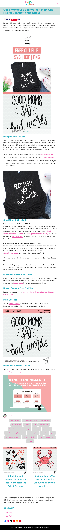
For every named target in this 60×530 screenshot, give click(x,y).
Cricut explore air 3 (30, 421)
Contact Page (8, 512)
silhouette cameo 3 (12, 437)
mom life (44, 433)
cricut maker (45, 421)
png (52, 433)
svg (41, 437)
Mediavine (46, 527)
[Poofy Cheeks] (30, 3)
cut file (27, 425)
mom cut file (33, 433)
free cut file (44, 425)
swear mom (50, 437)
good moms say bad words (15, 433)
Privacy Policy (8, 516)
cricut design (15, 421)
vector (30, 441)
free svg (36, 429)
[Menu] (2, 3)
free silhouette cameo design (19, 429)
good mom (47, 429)
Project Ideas (18, 283)
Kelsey (10, 415)
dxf (35, 425)
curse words (16, 425)
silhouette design (29, 437)
